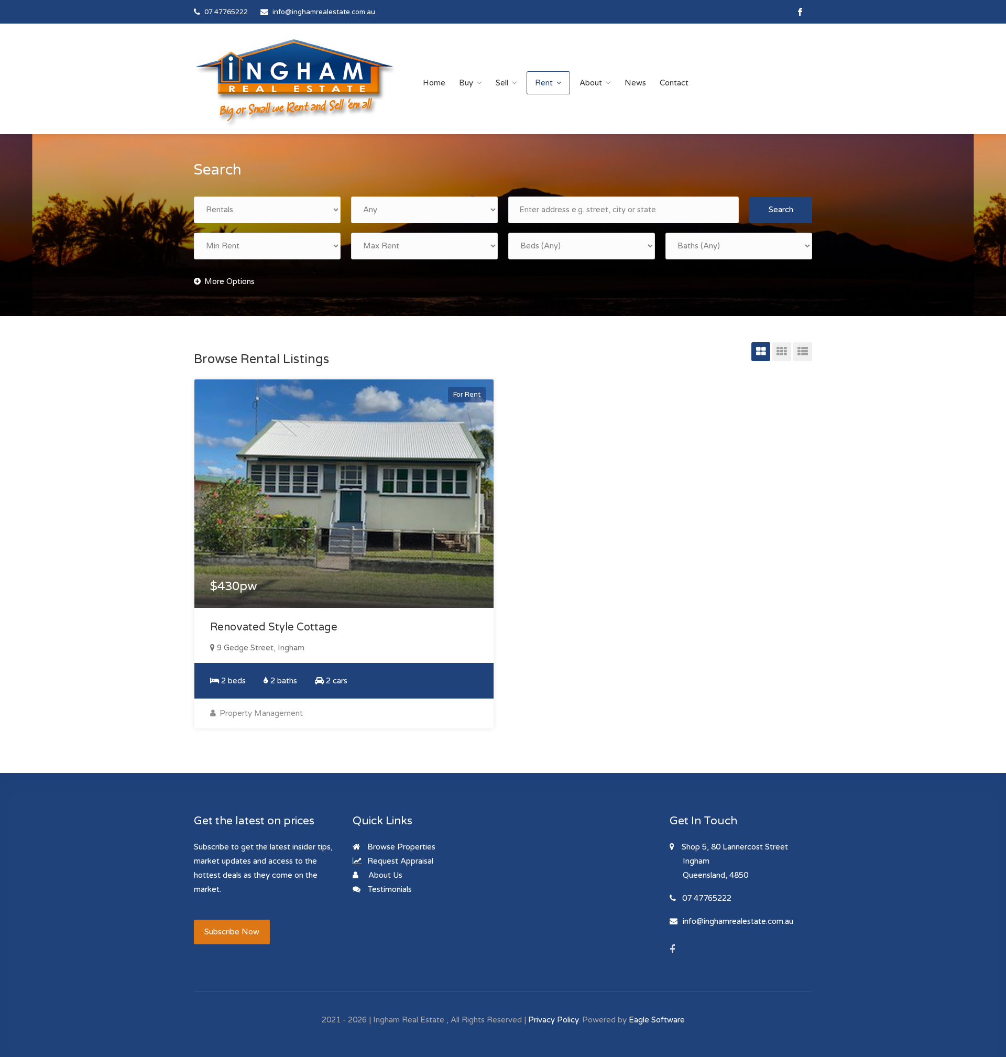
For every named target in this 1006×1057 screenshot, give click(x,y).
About (590, 83)
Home (434, 83)
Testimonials (389, 889)
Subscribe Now (231, 931)
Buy (466, 83)
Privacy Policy (553, 1020)
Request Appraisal (399, 861)
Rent (544, 83)
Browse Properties (400, 847)
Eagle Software (657, 1020)
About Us (384, 875)
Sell (502, 83)
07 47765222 (226, 12)
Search (781, 209)
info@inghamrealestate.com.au (323, 12)
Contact (674, 83)
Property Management (260, 713)
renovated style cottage (273, 627)
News (635, 83)
